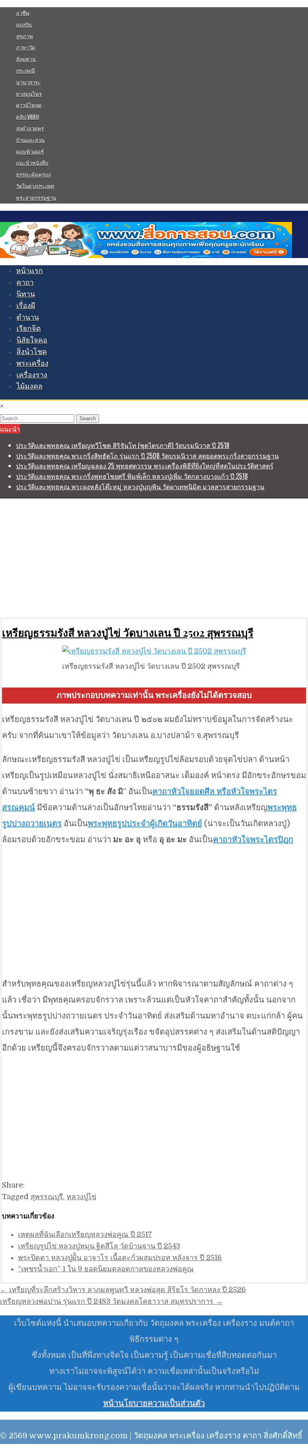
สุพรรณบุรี (46, 1197)
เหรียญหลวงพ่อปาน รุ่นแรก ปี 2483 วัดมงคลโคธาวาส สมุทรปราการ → (111, 1301)
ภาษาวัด (25, 47)
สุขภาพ (24, 36)
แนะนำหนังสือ (32, 163)
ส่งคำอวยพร (30, 128)
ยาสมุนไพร (29, 94)
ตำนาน (27, 317)
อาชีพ (22, 13)
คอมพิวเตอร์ (30, 151)
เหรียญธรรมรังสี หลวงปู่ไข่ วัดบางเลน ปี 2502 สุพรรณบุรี (127, 632)
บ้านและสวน (30, 140)
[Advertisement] (154, 558)
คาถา (25, 282)
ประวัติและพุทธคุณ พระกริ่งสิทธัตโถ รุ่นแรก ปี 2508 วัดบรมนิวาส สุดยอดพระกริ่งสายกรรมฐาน (147, 455)
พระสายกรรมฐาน (36, 198)
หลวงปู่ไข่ (81, 1197)
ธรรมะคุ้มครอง (33, 174)
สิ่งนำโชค (31, 352)
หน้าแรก (29, 271)
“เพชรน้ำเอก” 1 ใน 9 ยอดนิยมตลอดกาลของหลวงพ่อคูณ (106, 1269)
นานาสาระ (28, 82)
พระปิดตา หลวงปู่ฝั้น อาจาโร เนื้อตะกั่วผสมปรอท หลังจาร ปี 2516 (120, 1258)
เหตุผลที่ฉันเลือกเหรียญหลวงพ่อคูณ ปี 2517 (85, 1234)
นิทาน (25, 294)
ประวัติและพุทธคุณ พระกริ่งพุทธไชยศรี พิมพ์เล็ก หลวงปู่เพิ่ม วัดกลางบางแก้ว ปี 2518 (132, 476)
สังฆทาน (26, 59)
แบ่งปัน (24, 24)
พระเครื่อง (32, 363)
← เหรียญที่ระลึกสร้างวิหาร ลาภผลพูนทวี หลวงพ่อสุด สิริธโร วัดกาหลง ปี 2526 (123, 1290)
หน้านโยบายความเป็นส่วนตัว (154, 1403)
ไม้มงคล (29, 386)
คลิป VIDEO (27, 117)
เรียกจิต (28, 329)
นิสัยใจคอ (31, 340)
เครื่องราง (31, 375)
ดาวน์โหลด (28, 105)
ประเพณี (25, 71)
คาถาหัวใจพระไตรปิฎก (253, 839)
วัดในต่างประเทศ (35, 186)
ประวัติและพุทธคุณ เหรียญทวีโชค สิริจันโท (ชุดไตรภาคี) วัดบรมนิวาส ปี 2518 (122, 445)
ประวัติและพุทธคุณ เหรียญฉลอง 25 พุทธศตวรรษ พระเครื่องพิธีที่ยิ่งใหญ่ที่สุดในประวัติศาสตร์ (145, 465)
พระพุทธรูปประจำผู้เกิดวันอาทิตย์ (145, 823)
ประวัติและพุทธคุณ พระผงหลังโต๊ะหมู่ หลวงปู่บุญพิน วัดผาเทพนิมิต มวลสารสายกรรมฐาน (140, 486)
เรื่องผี (25, 306)
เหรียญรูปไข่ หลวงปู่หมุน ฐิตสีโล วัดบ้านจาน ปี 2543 (99, 1246)
